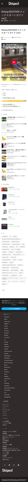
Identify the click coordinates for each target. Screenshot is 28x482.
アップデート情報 (7, 423)
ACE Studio (6, 317)
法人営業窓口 (6, 440)
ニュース (5, 413)
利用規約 (5, 442)
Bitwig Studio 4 (16, 244)
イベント (5, 407)
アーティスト (6, 406)
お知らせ (5, 424)
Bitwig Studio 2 (15, 241)
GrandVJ (4, 252)
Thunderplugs (7, 390)
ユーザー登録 (6, 452)
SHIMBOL (6, 376)
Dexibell (12, 246)
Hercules (6, 349)
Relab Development (8, 362)
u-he (20, 275)
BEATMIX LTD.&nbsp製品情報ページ (11, 106)
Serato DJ (20, 265)
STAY (5, 381)
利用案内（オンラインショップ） (10, 448)
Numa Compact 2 (6, 259)
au (10, 236)
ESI (17, 246)
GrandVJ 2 (11, 252)
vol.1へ (4, 94)
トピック (5, 411)
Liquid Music (5, 257)
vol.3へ (4, 93)
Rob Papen (4, 262)
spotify (21, 272)
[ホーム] (2, 20)
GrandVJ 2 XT (19, 252)
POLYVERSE (6, 358)
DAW (23, 244)
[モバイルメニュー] (2, 3)
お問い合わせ (6, 459)
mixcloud (13, 257)
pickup (14, 259)
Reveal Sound (7, 367)
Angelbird (5, 236)
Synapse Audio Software (9, 387)
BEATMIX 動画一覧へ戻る (9, 97)
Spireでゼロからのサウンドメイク (9, 272)
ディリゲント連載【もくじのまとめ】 (11, 435)
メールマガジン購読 (7, 444)
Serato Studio (14, 267)
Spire (22, 270)
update (4, 281)
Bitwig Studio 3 (6, 244)
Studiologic (5, 275)
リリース (5, 415)
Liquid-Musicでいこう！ (18, 254)
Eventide (6, 342)
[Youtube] (18, 465)
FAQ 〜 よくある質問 (15, 249)
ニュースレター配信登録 (14, 308)
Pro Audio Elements (8, 360)
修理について (6, 439)
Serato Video (5, 270)
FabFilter (22, 246)
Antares (6, 326)
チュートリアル (12, 20)
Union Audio (7, 394)
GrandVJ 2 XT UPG (6, 254)
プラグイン (22, 281)
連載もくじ (4, 284)
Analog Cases (7, 321)
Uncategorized (7, 397)
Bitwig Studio (5, 241)
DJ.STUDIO (6, 337)
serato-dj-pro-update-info (9, 265)
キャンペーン (6, 404)
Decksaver (5, 246)
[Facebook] (9, 465)
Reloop (20, 259)
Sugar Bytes (14, 275)
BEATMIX (5, 110)
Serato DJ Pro (5, 267)
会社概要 (5, 455)
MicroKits (6, 353)
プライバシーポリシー (8, 457)
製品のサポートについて (8, 437)
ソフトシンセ (15, 281)
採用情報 (5, 433)
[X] (5, 465)
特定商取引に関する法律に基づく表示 (11, 450)
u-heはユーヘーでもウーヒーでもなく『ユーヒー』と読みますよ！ (13, 278)
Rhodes (5, 369)
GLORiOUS (6, 346)
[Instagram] (14, 465)
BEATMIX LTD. (10, 110)
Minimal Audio (7, 355)
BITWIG (15, 236)
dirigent (4, 39)
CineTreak (6, 330)
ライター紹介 (6, 454)
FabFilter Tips (5, 249)
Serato (11, 262)
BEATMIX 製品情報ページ (9, 104)
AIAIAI (5, 319)
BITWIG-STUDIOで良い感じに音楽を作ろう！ (11, 239)
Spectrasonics (14, 270)
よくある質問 (6, 421)
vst (9, 281)
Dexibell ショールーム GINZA (9, 431)
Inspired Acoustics (8, 351)
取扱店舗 (5, 446)
